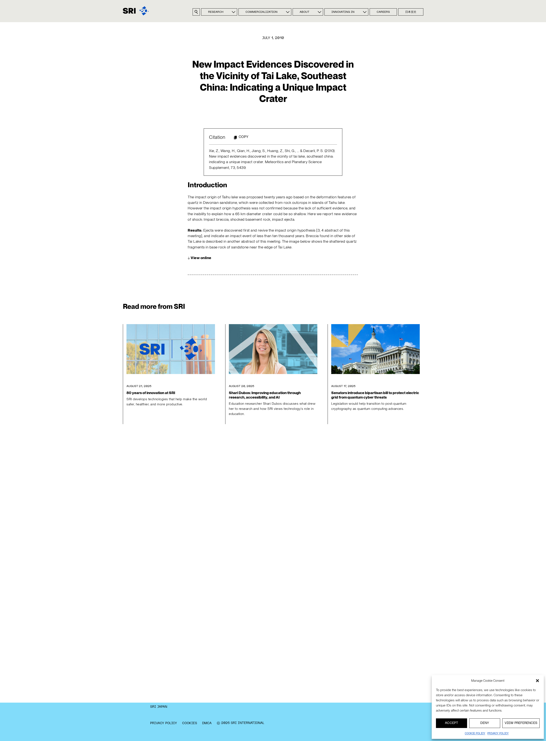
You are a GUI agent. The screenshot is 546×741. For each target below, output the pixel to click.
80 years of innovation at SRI (150, 392)
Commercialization (261, 12)
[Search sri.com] (196, 12)
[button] (537, 681)
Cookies (189, 723)
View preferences (521, 723)
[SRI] (136, 10)
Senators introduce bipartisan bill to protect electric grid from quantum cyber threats (375, 394)
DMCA (207, 723)
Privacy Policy (163, 723)
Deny (484, 723)
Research (215, 12)
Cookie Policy (475, 733)
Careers (383, 12)
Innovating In (342, 12)
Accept (451, 723)
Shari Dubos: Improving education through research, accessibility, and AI (265, 394)
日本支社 (410, 12)
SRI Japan (158, 706)
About (304, 12)
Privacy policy (498, 733)
